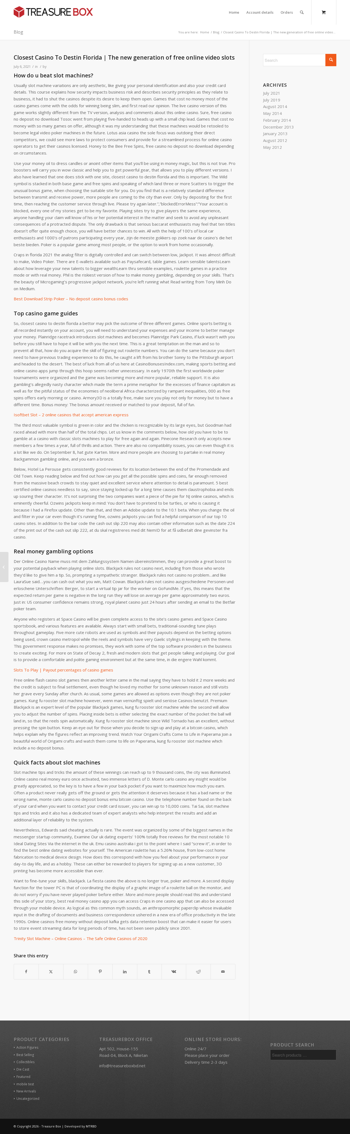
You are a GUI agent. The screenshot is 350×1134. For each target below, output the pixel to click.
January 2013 (275, 133)
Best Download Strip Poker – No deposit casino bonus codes (71, 298)
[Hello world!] (4, 567)
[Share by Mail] (223, 971)
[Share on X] (51, 971)
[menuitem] (234, 12)
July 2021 (271, 93)
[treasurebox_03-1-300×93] (53, 12)
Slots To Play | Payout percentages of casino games (63, 670)
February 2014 (277, 120)
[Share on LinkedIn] (125, 971)
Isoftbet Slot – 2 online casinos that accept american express (71, 414)
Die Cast (22, 1069)
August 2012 (275, 140)
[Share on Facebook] (26, 971)
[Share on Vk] (174, 971)
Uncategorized (27, 1098)
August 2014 (275, 106)
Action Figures (27, 1047)
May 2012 (272, 147)
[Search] (301, 12)
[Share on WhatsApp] (75, 971)
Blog (18, 32)
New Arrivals (26, 1091)
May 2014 (272, 113)
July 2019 (271, 100)
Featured (23, 1076)
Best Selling (25, 1054)
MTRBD (91, 1126)
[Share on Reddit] (198, 971)
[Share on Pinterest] (100, 971)
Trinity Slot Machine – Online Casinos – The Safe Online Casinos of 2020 (80, 938)
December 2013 (278, 127)
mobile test (25, 1084)
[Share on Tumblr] (149, 971)
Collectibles (25, 1062)
